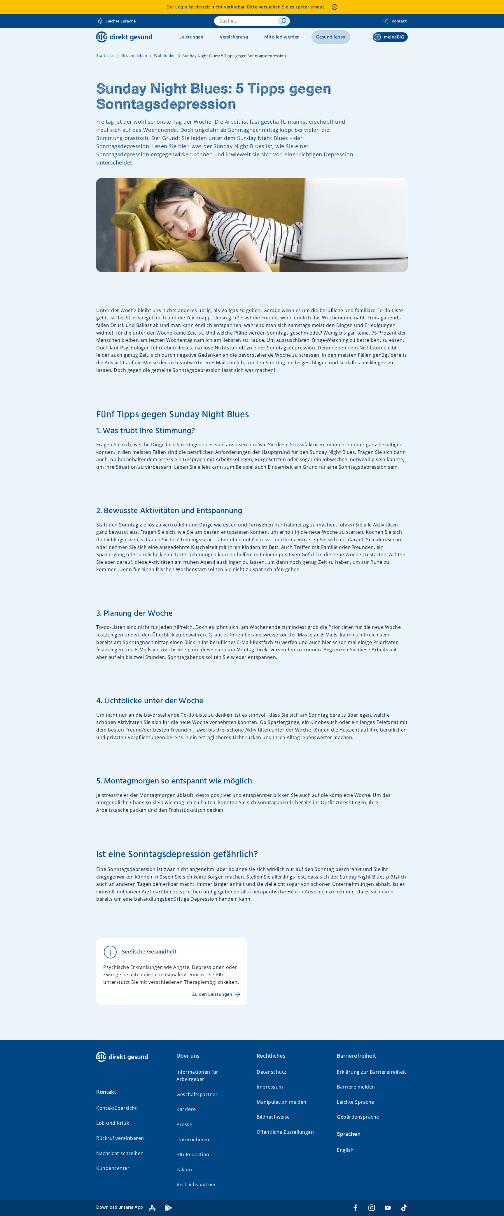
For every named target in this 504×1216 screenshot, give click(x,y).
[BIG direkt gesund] (124, 37)
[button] (131, 1092)
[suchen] (283, 21)
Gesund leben (331, 37)
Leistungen (191, 37)
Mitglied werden (282, 37)
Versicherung (234, 37)
